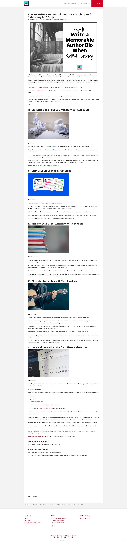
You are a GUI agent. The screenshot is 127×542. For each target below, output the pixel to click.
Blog (53, 526)
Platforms (51, 504)
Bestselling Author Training (59, 518)
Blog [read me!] (45, 19)
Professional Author (70, 504)
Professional (60, 504)
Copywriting (62, 19)
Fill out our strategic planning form (36, 436)
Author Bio (27, 504)
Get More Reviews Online (31, 524)
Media (26, 518)
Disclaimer (59, 535)
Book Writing (54, 19)
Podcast (54, 524)
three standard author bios (46, 408)
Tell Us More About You (85, 518)
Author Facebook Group (58, 520)
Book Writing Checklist (58, 522)
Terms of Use (53, 535)
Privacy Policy (66, 535)
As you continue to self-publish (35, 90)
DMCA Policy (74, 535)
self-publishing (81, 504)
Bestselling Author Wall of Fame (33, 522)
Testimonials (28, 520)
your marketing (52, 146)
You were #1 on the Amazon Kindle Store (59, 265)
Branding (35, 504)
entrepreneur (43, 504)
